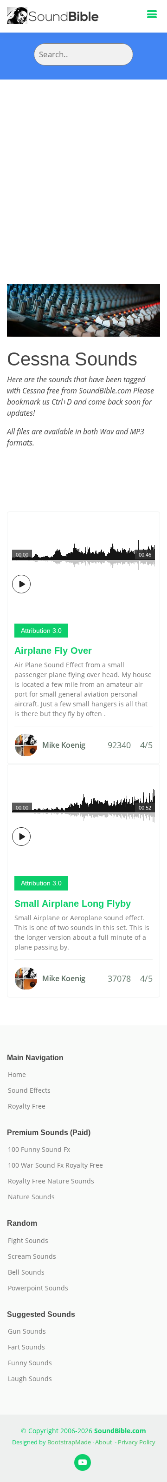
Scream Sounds (32, 1256)
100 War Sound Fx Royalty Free (55, 1165)
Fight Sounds (28, 1240)
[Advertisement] (83, 168)
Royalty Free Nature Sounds (51, 1181)
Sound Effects (29, 1090)
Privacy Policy (136, 1442)
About (103, 1442)
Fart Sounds (26, 1347)
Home (17, 1074)
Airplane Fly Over (53, 650)
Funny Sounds (30, 1363)
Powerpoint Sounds (38, 1288)
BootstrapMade (69, 1442)
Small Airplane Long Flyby (72, 903)
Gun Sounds (27, 1331)
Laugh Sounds (30, 1379)
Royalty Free (26, 1106)
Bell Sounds (26, 1272)
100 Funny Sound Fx (39, 1149)
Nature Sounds (31, 1197)
